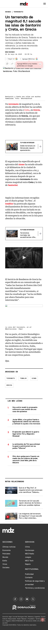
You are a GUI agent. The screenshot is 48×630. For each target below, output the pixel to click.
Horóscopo (29, 550)
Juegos (28, 557)
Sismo (34, 378)
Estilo (4, 561)
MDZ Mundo (10, 52)
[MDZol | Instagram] (21, 599)
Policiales (6, 554)
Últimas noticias (8, 547)
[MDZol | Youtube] (27, 599)
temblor (9, 203)
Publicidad (29, 574)
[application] (24, 257)
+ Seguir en (11, 59)
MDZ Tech (29, 561)
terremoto (10, 378)
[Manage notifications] (42, 620)
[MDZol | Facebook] (15, 599)
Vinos (4, 564)
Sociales (5, 567)
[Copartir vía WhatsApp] (7, 63)
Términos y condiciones (35, 588)
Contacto (29, 577)
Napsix (28, 564)
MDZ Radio (29, 554)
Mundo (8, 12)
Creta (26, 110)
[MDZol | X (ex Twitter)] (33, 599)
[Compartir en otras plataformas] (12, 63)
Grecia (9, 385)
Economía (6, 550)
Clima (27, 547)
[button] (44, 4)
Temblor (23, 378)
